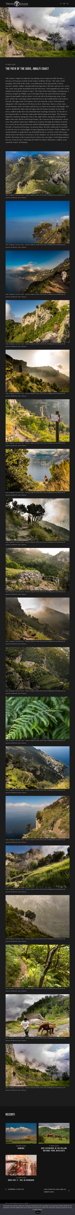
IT (61, 3)
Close (38, 1212)
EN (64, 3)
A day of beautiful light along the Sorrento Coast (55, 1191)
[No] (73, 1209)
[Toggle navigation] (67, 3)
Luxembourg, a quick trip (16, 1189)
